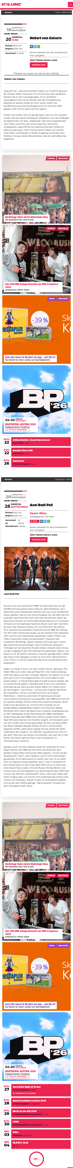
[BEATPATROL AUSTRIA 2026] (36, 399)
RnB (69, 1161)
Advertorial (63, 158)
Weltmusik (66, 12)
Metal (68, 479)
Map (35, 521)
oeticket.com (39, 65)
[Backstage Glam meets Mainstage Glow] (36, 189)
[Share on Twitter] (34, 46)
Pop (58, 1161)
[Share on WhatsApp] (38, 46)
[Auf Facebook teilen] (31, 46)
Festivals (51, 158)
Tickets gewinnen (18, 430)
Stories (52, 299)
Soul (64, 1161)
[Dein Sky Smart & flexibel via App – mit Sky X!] (36, 329)
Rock (58, 12)
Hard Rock (60, 479)
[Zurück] (3, 12)
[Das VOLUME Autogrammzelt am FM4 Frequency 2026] (36, 259)
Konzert (8, 12)
